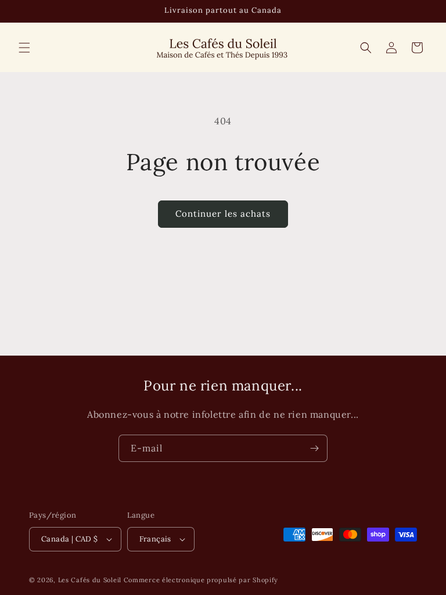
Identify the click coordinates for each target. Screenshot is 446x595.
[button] (24, 47)
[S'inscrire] (314, 448)
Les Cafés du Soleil (89, 580)
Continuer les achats (223, 213)
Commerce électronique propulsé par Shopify (201, 580)
